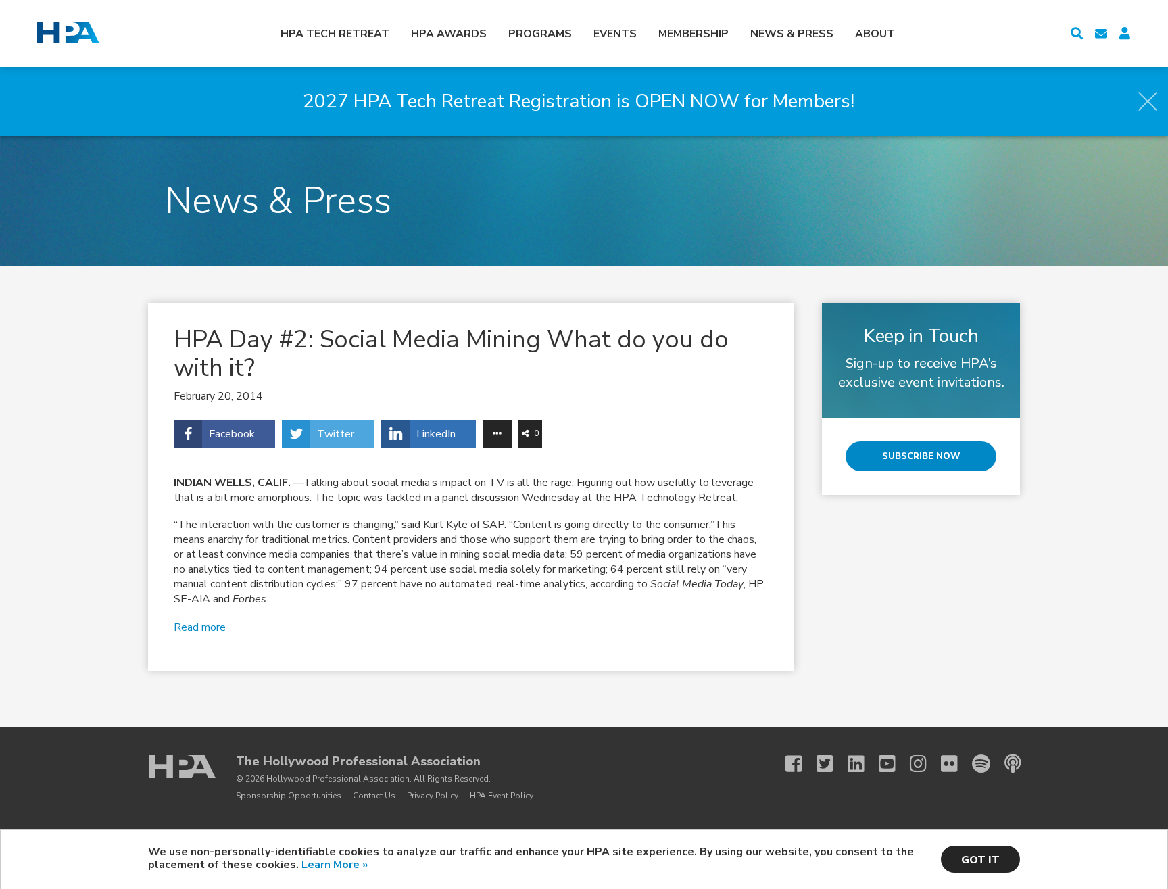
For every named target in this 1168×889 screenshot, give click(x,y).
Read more (200, 627)
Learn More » (334, 864)
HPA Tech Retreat (335, 33)
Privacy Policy (432, 795)
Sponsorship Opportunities (288, 795)
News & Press (791, 33)
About (875, 33)
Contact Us (374, 795)
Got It (980, 859)
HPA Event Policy (501, 795)
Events (615, 33)
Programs (540, 33)
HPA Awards (449, 33)
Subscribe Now (921, 456)
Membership (693, 33)
